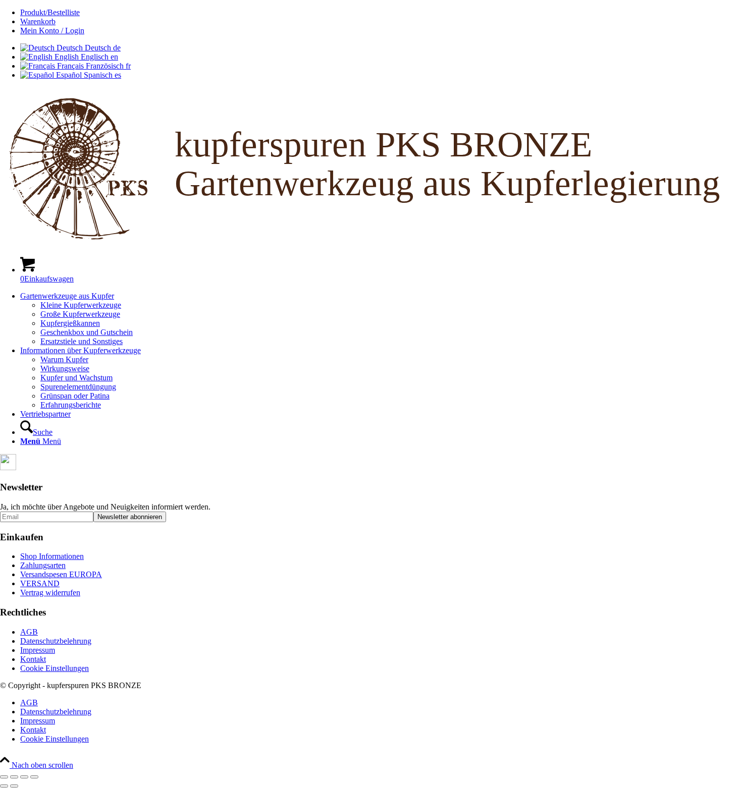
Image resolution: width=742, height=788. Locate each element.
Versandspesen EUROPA (61, 574)
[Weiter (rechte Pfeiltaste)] (14, 785)
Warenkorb (38, 21)
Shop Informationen (52, 556)
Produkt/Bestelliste (50, 12)
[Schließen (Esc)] (34, 776)
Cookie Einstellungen (54, 668)
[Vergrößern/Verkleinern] (4, 776)
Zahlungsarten (43, 565)
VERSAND (40, 583)
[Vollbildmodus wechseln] (14, 776)
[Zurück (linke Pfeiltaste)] (4, 785)
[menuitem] (381, 12)
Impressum (37, 650)
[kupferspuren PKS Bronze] (371, 243)
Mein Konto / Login (52, 30)
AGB (29, 632)
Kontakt (33, 659)
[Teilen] (24, 776)
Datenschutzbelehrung (55, 641)
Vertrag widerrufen (50, 592)
